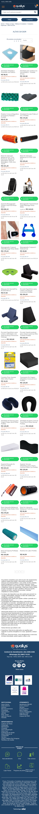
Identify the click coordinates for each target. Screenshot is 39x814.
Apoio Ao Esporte (6, 716)
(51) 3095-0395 (7, 1)
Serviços (22, 707)
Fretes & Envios (24, 708)
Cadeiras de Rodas (6, 723)
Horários (3, 707)
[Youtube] (24, 665)
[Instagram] (19, 665)
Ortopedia (4, 728)
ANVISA (3, 713)
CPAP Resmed (24, 714)
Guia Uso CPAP (24, 713)
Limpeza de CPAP (25, 716)
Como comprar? (24, 705)
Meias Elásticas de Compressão (6, 734)
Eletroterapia (5, 726)
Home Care (4, 731)
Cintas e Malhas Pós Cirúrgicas (10, 738)
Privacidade (4, 710)
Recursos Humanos (7, 708)
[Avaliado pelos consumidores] (9, 680)
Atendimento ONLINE (26, 704)
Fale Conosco (5, 711)
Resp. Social (5, 714)
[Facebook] (15, 665)
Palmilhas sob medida (7, 740)
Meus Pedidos (24, 710)
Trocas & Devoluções (26, 711)
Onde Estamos (5, 705)
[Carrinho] (35, 6)
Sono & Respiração (6, 729)
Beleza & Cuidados (20, 24)
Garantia (3, 717)
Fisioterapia (4, 725)
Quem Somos (5, 704)
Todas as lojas (10, 24)
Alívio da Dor (11, 25)
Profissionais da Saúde (8, 732)
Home (2, 24)
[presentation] (3, 6)
